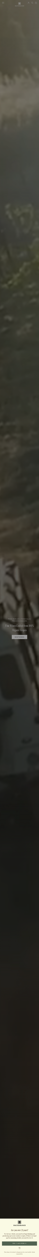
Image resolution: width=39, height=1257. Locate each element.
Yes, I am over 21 (19, 1243)
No (19, 1248)
